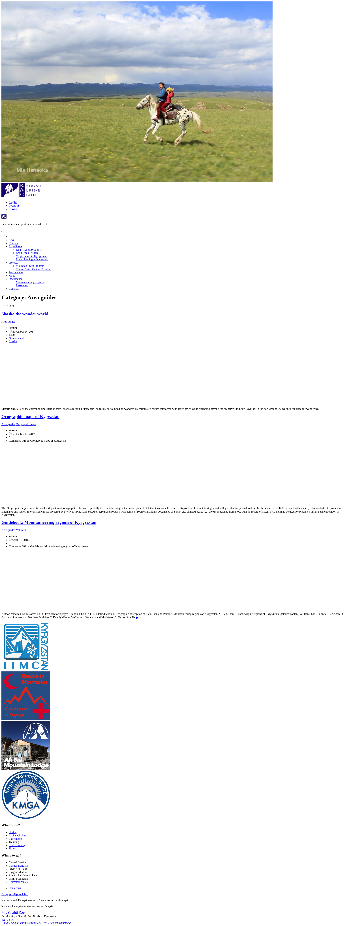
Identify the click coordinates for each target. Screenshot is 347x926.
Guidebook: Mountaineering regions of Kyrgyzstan (48, 522)
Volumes (21, 530)
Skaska (13, 341)
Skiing (12, 848)
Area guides (8, 321)
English (13, 202)
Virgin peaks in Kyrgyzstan (31, 256)
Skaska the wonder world (24, 314)
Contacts (14, 288)
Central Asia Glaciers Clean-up (33, 269)
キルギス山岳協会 (13, 912)
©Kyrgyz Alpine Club (14, 894)
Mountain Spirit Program (30, 265)
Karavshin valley (18, 881)
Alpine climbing (18, 835)
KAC (12, 239)
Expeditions (15, 246)
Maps (12, 275)
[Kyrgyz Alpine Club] (22, 196)
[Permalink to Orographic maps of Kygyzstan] (71, 502)
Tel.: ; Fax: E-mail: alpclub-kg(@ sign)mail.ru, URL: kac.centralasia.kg (36, 921)
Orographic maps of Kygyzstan (30, 416)
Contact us (15, 888)
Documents (15, 278)
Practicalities (16, 272)
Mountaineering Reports (30, 282)
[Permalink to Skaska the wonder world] (71, 402)
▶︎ (137, 617)
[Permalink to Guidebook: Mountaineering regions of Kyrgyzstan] (66, 607)
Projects (13, 262)
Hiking (13, 832)
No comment (16, 338)
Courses (13, 243)
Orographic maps (26, 424)
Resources (22, 285)
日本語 (13, 209)
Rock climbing (17, 845)
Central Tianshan (18, 865)
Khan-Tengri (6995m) (28, 249)
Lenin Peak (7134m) (27, 252)
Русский (14, 205)
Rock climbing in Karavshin (32, 259)
